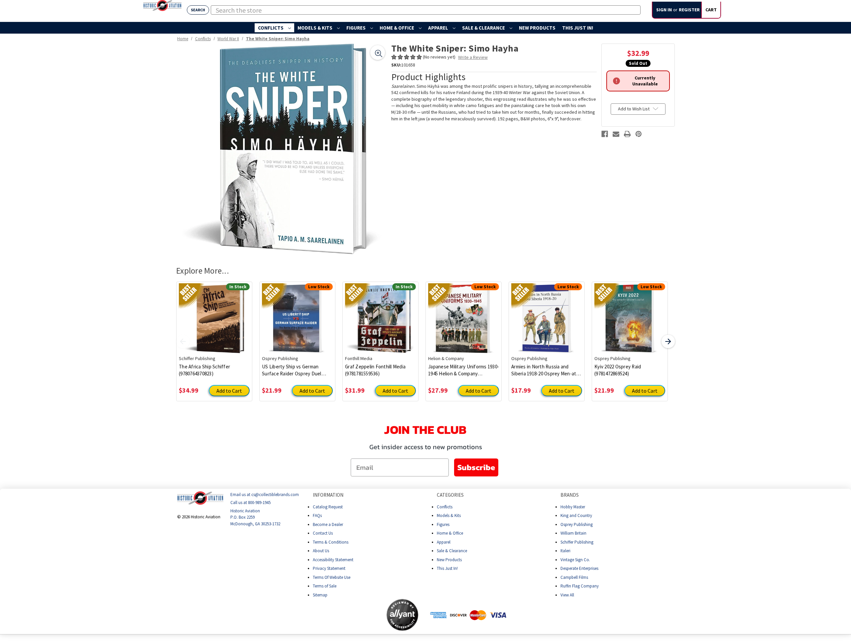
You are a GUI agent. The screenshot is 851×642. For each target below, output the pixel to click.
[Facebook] (604, 134)
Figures (356, 28)
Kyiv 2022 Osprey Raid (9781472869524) (617, 370)
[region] (281, 149)
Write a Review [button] (473, 57)
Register (689, 10)
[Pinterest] (638, 134)
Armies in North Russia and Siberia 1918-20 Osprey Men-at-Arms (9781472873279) (544, 370)
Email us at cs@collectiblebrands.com (264, 494)
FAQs (317, 515)
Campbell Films (574, 577)
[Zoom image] (377, 52)
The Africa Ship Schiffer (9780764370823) (204, 370)
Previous (182, 341)
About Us (321, 551)
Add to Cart (229, 390)
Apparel (438, 28)
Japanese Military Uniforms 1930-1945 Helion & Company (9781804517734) (463, 370)
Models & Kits (315, 28)
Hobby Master (572, 507)
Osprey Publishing (576, 524)
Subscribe (476, 467)
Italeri (565, 551)
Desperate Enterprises (579, 568)
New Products (537, 28)
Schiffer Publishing (576, 542)
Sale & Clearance (484, 28)
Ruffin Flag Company (579, 586)
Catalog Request (328, 507)
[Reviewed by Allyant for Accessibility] (402, 615)
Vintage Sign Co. (575, 560)
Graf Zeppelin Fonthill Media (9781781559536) (375, 370)
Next (668, 341)
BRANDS (569, 495)
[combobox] (426, 10)
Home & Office (397, 28)
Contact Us (323, 533)
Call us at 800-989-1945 (250, 502)
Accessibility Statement (333, 560)
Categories (450, 495)
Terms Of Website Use (331, 577)
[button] (359, 614)
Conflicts (271, 28)
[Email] (616, 134)
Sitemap (320, 595)
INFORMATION (328, 495)
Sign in (664, 10)
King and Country (576, 515)
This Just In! (577, 28)
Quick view (214, 313)
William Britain (573, 533)
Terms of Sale (324, 586)
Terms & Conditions (330, 542)
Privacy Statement (329, 568)
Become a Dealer (328, 524)
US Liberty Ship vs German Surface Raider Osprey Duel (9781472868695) (291, 370)
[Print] (627, 134)
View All (567, 595)
